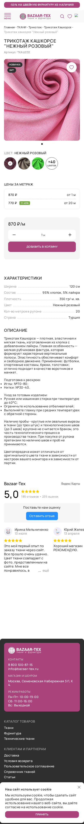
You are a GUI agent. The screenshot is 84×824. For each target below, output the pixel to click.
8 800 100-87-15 (20, 665)
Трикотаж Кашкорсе (58, 27)
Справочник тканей (19, 772)
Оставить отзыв (41, 516)
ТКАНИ (21, 27)
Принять (42, 814)
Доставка (11, 755)
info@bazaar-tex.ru (23, 669)
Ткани (8, 728)
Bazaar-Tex (15, 483)
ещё (46, 570)
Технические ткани (19, 739)
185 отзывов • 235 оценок (39, 496)
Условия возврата (18, 761)
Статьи (9, 777)
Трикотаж (35, 27)
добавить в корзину (42, 246)
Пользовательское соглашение (29, 766)
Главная (9, 27)
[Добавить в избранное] (71, 67)
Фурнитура (12, 733)
